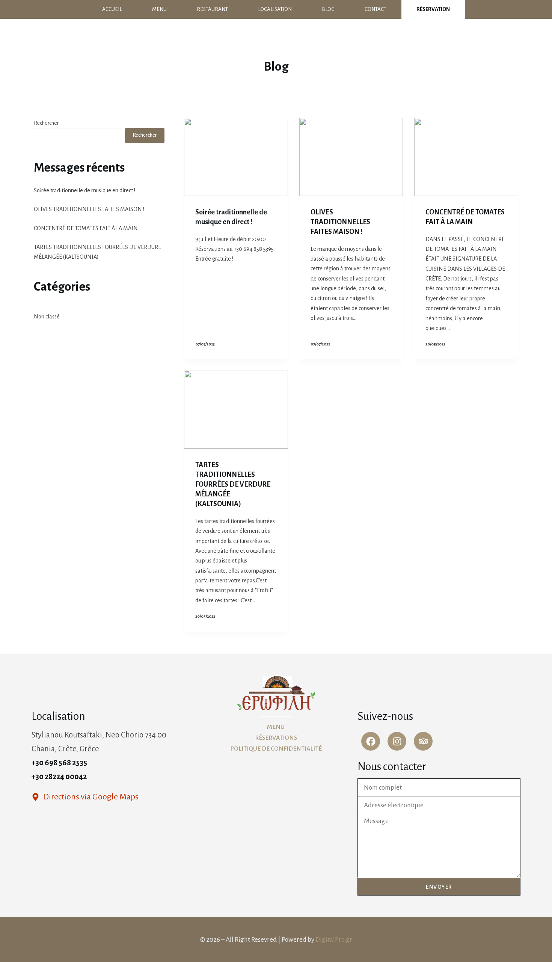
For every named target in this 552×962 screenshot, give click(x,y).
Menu (159, 9)
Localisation (275, 9)
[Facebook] (370, 741)
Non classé (47, 317)
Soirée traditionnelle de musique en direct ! (84, 190)
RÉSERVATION (433, 9)
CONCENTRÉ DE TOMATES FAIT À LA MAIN (86, 228)
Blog (328, 9)
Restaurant (212, 9)
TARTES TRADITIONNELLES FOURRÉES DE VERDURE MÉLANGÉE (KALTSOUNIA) (232, 484)
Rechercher (46, 123)
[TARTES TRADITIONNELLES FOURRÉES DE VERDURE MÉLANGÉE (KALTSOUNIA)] (236, 410)
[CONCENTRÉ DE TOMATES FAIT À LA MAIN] (466, 157)
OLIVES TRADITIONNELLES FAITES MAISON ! (340, 221)
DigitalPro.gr (333, 939)
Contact (375, 9)
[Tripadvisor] (423, 741)
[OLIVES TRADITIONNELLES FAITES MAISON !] (351, 157)
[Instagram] (397, 741)
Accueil (112, 9)
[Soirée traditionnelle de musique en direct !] (236, 157)
